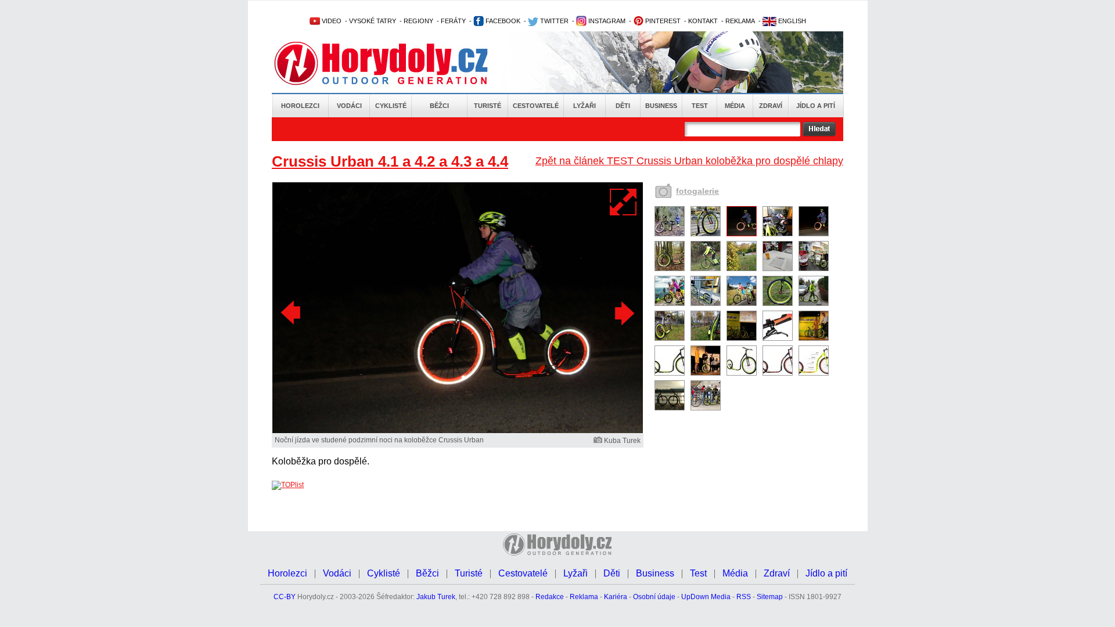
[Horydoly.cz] (395, 63)
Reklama (584, 597)
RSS (743, 597)
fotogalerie (697, 191)
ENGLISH (791, 20)
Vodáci (349, 105)
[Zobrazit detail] (669, 234)
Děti (623, 105)
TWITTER (553, 20)
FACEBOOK (502, 20)
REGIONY (418, 20)
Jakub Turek (435, 597)
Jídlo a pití (815, 105)
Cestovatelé (536, 105)
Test (700, 105)
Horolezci (300, 105)
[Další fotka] (623, 312)
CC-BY (285, 597)
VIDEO (330, 20)
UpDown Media (706, 597)
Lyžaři (584, 105)
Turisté (487, 105)
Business (661, 105)
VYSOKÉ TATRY (372, 20)
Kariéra (615, 597)
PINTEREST (662, 20)
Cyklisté (391, 105)
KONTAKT (703, 20)
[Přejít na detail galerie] (457, 431)
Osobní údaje (654, 597)
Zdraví (770, 105)
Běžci (439, 105)
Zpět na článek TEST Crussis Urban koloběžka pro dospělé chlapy (689, 161)
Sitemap (770, 597)
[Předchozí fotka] (292, 312)
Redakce (549, 597)
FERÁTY (453, 20)
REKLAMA (740, 20)
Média (735, 105)
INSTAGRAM (606, 20)
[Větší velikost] (624, 202)
